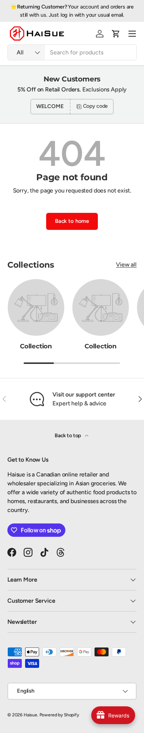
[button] (116, 34)
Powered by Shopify (59, 714)
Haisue (30, 714)
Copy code (95, 106)
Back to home (72, 221)
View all (126, 264)
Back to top (68, 435)
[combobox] (72, 52)
